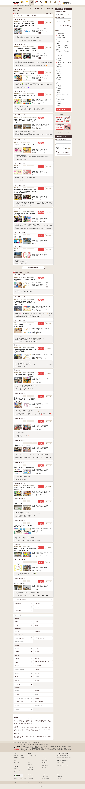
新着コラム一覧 (16, 760)
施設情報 (29, 753)
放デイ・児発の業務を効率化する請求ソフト (64, 755)
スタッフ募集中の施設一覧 (47, 13)
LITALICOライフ (59, 776)
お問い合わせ (44, 762)
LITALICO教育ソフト (31, 778)
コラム (15, 753)
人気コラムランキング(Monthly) (19, 757)
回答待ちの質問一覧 (31, 769)
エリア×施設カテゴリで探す (32, 755)
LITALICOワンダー (45, 776)
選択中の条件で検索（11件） (63, 109)
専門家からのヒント (31, 759)
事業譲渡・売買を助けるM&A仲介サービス (63, 765)
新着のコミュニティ (17, 771)
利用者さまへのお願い (45, 763)
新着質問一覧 (30, 765)
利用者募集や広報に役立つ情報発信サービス (64, 757)
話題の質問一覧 (30, 767)
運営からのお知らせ (45, 765)
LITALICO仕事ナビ (45, 774)
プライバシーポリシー (56, 782)
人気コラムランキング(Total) (18, 755)
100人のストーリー (17, 764)
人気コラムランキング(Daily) (18, 758)
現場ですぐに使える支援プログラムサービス (64, 760)
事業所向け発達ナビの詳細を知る (63, 132)
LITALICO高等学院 (59, 778)
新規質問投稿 (30, 764)
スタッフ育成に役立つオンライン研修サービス (64, 758)
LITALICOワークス (31, 774)
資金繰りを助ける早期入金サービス (62, 764)
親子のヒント (30, 757)
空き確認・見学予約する (41, 22)
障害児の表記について (17, 782)
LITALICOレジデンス (31, 779)
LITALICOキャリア (59, 774)
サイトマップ (44, 767)
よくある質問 (44, 758)
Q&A (29, 762)
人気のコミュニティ (17, 770)
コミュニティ (16, 766)
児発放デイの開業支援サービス (61, 762)
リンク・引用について (45, 760)
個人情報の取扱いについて (42, 782)
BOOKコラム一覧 (16, 762)
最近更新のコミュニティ (17, 768)
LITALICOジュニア (31, 776)
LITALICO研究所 (44, 779)
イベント (44, 753)
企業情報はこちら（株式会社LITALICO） (20, 778)
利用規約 (29, 782)
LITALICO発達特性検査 (45, 778)
